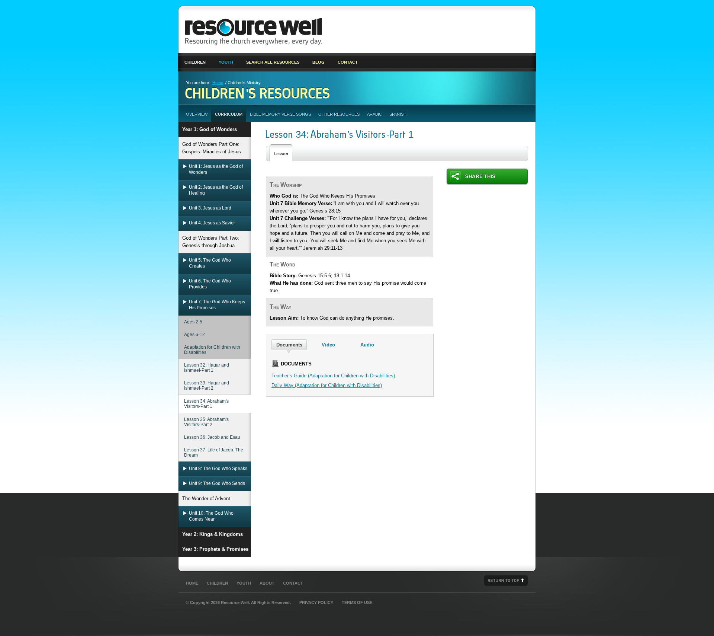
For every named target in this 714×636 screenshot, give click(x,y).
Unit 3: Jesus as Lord (210, 208)
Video (328, 345)
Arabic (374, 114)
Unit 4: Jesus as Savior (212, 223)
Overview (197, 114)
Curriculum (228, 114)
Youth (226, 62)
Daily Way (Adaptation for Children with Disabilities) (326, 385)
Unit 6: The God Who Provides (210, 284)
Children (195, 62)
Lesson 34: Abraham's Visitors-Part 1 (206, 404)
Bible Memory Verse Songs (280, 114)
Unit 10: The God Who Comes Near (211, 516)
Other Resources (339, 114)
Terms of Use (357, 602)
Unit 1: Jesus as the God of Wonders (216, 169)
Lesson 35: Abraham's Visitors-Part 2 (206, 422)
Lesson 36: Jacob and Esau (212, 437)
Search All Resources (272, 62)
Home (217, 82)
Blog (318, 62)
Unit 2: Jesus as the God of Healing (216, 190)
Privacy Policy (316, 602)
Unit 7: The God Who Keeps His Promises (217, 304)
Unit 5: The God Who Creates (210, 263)
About (267, 583)
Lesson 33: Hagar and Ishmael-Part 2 (206, 385)
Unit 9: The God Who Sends (217, 483)
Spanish (397, 114)
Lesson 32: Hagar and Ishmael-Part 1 (206, 367)
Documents (289, 345)
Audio (367, 345)
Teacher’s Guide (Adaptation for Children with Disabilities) (333, 375)
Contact (348, 62)
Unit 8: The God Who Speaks (218, 468)
